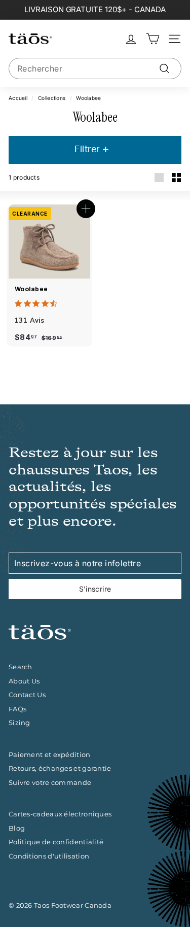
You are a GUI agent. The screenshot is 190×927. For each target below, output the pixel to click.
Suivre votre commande (50, 782)
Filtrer (88, 149)
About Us (24, 681)
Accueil (18, 98)
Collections (51, 98)
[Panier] (153, 39)
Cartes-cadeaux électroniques (60, 814)
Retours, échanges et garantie (60, 768)
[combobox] (95, 68)
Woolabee (31, 289)
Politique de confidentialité (56, 842)
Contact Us (27, 695)
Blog (17, 828)
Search (20, 667)
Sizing (19, 722)
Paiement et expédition (50, 754)
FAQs (17, 709)
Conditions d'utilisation (49, 856)
